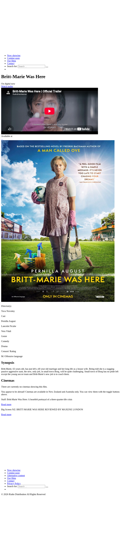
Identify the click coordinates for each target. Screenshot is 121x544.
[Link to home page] (60, 50)
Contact (10, 63)
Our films (11, 61)
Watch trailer (7, 86)
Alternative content (16, 475)
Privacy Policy (14, 483)
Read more (6, 404)
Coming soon (13, 58)
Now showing (13, 55)
